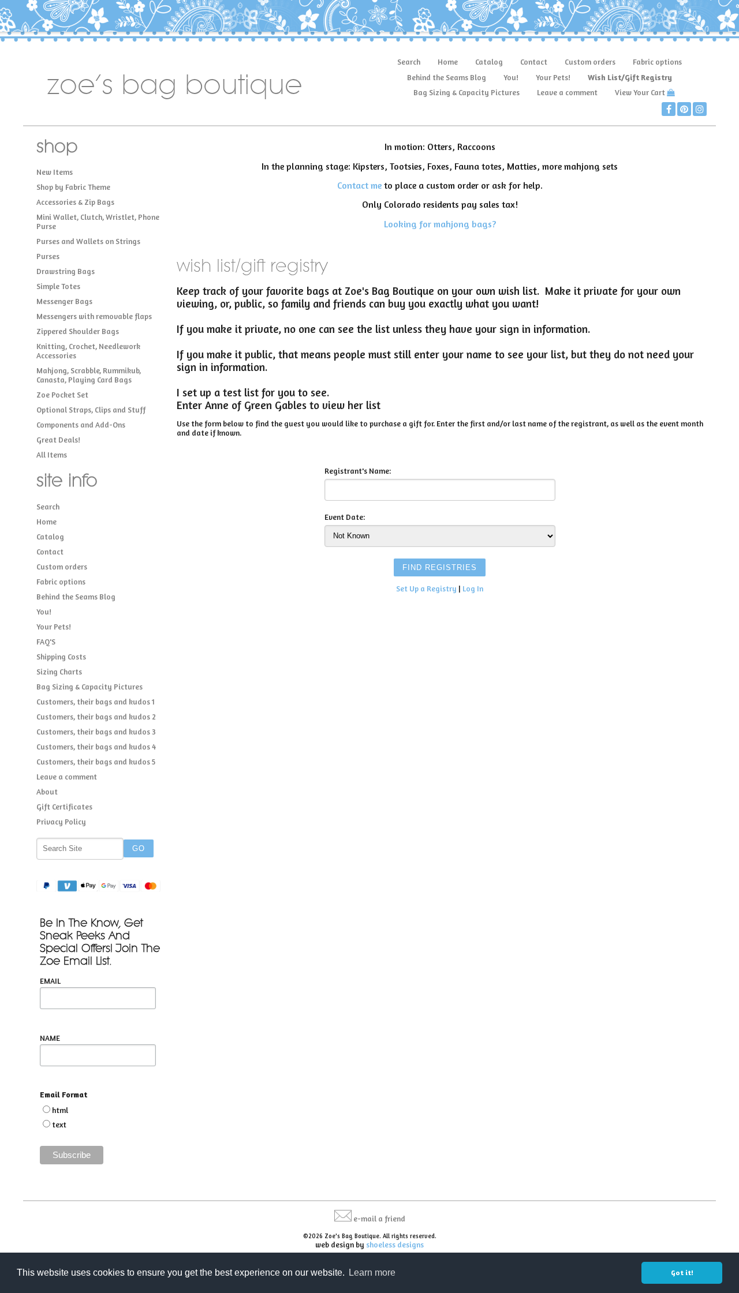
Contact (533, 61)
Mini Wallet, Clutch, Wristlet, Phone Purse (97, 221)
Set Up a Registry (426, 588)
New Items (54, 172)
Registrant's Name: (357, 470)
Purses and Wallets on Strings (88, 241)
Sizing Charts (59, 671)
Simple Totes (58, 286)
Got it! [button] (682, 1272)
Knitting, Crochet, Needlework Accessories (88, 351)
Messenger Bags (64, 301)
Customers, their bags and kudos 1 (95, 701)
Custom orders (590, 61)
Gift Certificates (64, 806)
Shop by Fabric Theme (73, 187)
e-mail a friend (379, 1218)
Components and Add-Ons (80, 424)
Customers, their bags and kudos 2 (96, 716)
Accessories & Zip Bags (75, 202)
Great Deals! (58, 439)
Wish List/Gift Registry (630, 77)
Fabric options (657, 61)
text (59, 1124)
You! (510, 77)
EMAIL (50, 980)
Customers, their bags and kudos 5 (95, 761)
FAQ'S (45, 641)
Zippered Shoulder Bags (77, 331)
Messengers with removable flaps (94, 316)
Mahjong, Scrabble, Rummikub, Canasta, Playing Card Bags (88, 375)
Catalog (489, 61)
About (47, 791)
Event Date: (344, 517)
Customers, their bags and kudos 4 (96, 746)
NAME (50, 1038)
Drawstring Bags (65, 271)
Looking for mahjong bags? (440, 224)
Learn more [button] (372, 1272)
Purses (47, 256)
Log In (472, 588)
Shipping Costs (61, 656)
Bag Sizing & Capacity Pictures (466, 92)
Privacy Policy (61, 821)
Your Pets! (553, 77)
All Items (51, 454)
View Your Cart (640, 92)
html (60, 1110)
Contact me (359, 185)
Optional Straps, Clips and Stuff (90, 409)
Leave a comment (567, 92)
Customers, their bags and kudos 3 (96, 731)
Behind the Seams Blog (446, 77)
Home (448, 61)
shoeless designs (395, 1244)
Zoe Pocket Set (62, 394)
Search (408, 61)
